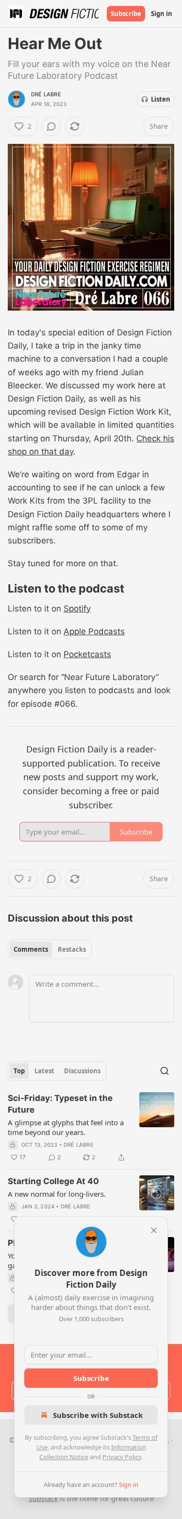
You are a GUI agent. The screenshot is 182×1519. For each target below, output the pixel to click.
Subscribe (126, 13)
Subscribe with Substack (98, 1415)
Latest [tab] (44, 1070)
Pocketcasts (87, 654)
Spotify (77, 608)
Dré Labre (46, 94)
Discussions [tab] (82, 1070)
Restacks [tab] (72, 949)
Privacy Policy (121, 1456)
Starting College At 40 (53, 1181)
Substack (43, 1498)
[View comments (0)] (51, 126)
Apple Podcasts (94, 631)
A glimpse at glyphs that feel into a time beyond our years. (66, 1127)
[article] (91, 1127)
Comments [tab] (31, 949)
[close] (154, 1230)
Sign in (161, 13)
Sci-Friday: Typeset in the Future (60, 1104)
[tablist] (50, 949)
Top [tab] (19, 1070)
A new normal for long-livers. (57, 1194)
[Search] (164, 1071)
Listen (160, 99)
